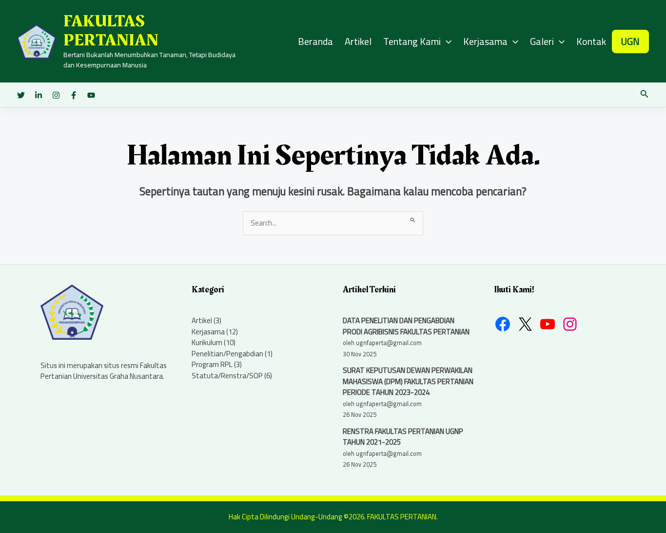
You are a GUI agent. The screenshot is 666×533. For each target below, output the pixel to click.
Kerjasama (485, 41)
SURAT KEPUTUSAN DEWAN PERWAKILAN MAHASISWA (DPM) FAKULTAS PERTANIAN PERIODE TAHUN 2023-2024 (408, 381)
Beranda (315, 41)
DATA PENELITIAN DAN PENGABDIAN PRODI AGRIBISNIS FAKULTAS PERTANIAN (406, 326)
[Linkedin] (38, 95)
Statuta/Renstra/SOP (227, 376)
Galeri (542, 41)
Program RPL (212, 364)
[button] (644, 95)
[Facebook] (74, 95)
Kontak (591, 41)
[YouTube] (91, 95)
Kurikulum (207, 342)
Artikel (358, 41)
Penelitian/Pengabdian (227, 354)
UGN (630, 41)
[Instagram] (56, 95)
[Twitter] (21, 95)
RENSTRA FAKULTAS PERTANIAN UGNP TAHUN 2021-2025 (403, 437)
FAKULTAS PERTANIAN (110, 30)
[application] (446, 41)
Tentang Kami (412, 41)
